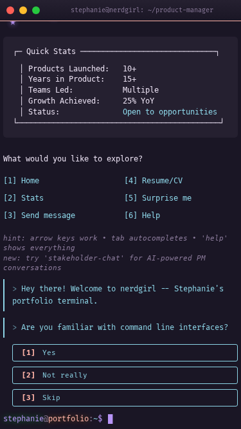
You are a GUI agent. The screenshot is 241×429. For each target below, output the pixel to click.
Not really (54, 375)
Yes (39, 353)
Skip (41, 398)
